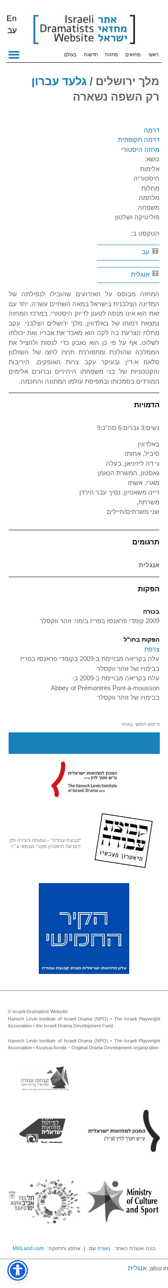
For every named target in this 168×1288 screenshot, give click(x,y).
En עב (11, 24)
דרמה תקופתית (138, 139)
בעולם (70, 54)
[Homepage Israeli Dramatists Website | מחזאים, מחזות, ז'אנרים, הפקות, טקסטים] (84, 30)
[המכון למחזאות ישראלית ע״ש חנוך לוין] (84, 779)
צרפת (151, 649)
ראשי (153, 54)
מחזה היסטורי (140, 149)
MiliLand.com (28, 1248)
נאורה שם (99, 1248)
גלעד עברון (59, 81)
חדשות (91, 54)
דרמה (151, 130)
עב (146, 251)
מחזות (111, 54)
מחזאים (133, 54)
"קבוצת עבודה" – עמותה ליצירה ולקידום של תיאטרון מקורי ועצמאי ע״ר (45, 843)
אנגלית (141, 274)
